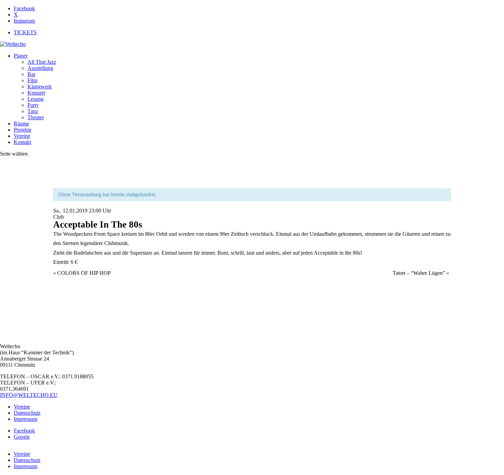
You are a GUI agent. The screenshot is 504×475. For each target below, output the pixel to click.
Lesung (35, 99)
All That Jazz (41, 62)
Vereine (22, 136)
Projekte (23, 130)
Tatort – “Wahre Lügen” (421, 273)
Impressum (25, 419)
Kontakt (22, 142)
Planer (20, 56)
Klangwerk (39, 86)
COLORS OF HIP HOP (82, 273)
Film (32, 80)
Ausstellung (40, 68)
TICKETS (25, 32)
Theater (35, 117)
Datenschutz (27, 413)
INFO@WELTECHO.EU (29, 395)
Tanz (32, 111)
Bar (31, 74)
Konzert (36, 93)
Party (33, 105)
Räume (21, 123)
